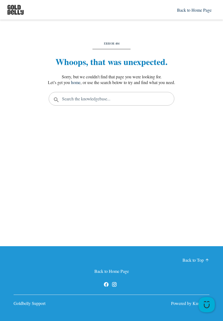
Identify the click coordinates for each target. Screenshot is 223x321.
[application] (207, 305)
